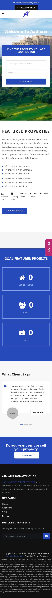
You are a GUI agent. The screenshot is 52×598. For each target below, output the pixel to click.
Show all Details (14, 211)
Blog (4, 511)
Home (5, 504)
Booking (27, 455)
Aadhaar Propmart (14, 556)
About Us (7, 507)
